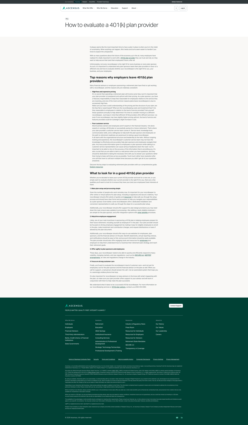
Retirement (99, 324)
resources (127, 197)
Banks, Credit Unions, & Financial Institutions (76, 339)
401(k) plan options (118, 287)
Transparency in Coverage (135, 348)
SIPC (117, 370)
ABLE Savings (100, 331)
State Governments (72, 344)
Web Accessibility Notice (125, 359)
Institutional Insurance (103, 334)
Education (99, 327)
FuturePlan (92, 2)
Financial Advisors (71, 331)
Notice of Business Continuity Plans (79, 359)
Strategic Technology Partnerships (107, 347)
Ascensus (77, 2)
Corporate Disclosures (143, 359)
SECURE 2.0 (130, 345)
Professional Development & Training (108, 351)
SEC (147, 372)
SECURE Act (139, 255)
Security (96, 359)
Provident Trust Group (103, 2)
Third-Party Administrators (74, 334)
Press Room (130, 327)
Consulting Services (102, 338)
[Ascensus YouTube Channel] (177, 417)
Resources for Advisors (134, 338)
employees (144, 240)
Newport (85, 2)
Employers (69, 327)
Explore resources (96, 167)
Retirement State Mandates (135, 341)
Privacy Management (172, 359)
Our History (160, 324)
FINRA (113, 370)
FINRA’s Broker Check (93, 372)
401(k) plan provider (128, 58)
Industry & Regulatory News (135, 324)
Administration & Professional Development (106, 342)
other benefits (143, 213)
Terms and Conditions (108, 359)
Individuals (69, 324)
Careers (158, 334)
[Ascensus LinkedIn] (182, 417)
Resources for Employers (135, 334)
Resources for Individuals (135, 331)
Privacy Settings (158, 359)
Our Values (160, 327)
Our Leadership (161, 331)
